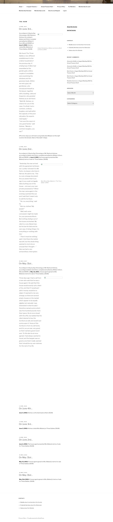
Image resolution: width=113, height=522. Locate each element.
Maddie (71, 44)
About (20, 6)
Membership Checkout (25, 10)
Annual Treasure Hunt (47, 6)
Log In (65, 10)
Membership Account (84, 6)
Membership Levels (39, 10)
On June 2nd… (26, 149)
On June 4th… (26, 408)
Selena (70, 50)
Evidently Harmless (74, 47)
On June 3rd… (26, 29)
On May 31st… (26, 263)
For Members (72, 6)
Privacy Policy (61, 6)
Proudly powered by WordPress (35, 518)
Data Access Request (54, 10)
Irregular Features (32, 6)
